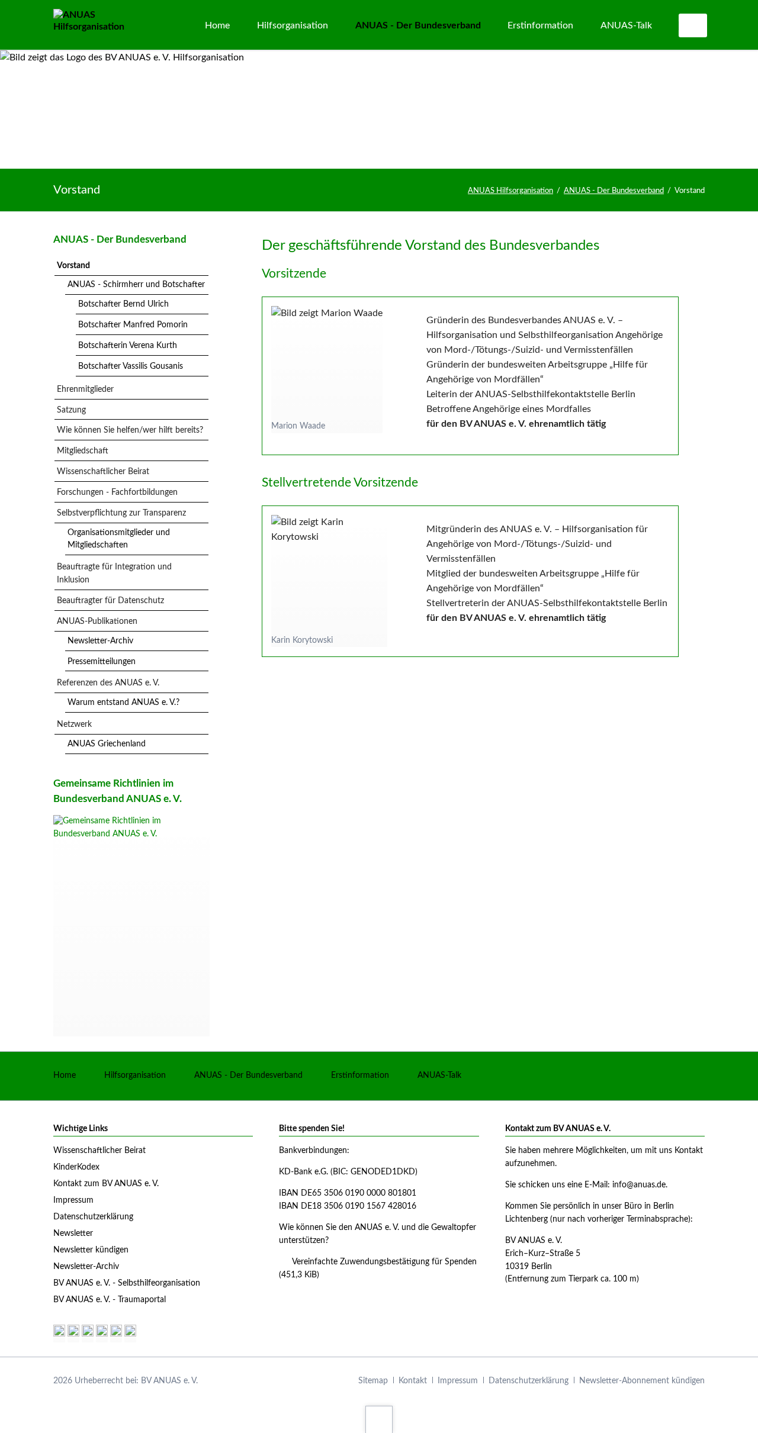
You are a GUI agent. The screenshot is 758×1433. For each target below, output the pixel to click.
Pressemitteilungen (102, 662)
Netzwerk (74, 724)
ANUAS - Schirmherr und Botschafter (136, 285)
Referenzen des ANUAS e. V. (108, 683)
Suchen (694, 25)
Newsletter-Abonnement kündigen (642, 1381)
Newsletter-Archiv (100, 641)
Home (64, 1075)
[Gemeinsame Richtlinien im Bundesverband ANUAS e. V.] (131, 925)
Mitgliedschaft (82, 451)
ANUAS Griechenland (107, 744)
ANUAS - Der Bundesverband (614, 191)
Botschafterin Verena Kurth (127, 346)
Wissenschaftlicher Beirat (103, 472)
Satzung (71, 410)
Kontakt (413, 1381)
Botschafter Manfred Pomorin (133, 325)
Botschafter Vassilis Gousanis (130, 366)
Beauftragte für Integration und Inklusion (114, 573)
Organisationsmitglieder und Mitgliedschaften (119, 539)
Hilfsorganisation (135, 1075)
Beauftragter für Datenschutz (110, 601)
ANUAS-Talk (439, 1075)
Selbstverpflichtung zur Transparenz (121, 513)
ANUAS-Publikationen (97, 621)
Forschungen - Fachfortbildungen (117, 492)
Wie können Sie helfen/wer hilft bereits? (130, 430)
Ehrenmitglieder (85, 389)
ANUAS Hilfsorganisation (510, 191)
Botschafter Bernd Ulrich (123, 304)
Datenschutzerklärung (528, 1381)
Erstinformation (360, 1075)
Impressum (458, 1381)
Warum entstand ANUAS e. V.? (123, 702)
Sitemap (373, 1381)
